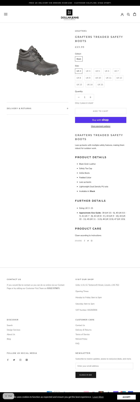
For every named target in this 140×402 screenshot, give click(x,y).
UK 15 (100, 84)
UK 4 (88, 71)
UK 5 (97, 71)
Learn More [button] (98, 397)
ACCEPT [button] (126, 397)
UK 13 (79, 84)
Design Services (13, 330)
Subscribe (85, 375)
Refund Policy (81, 339)
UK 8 (79, 78)
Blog (9, 339)
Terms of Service (82, 334)
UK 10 (98, 78)
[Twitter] (88, 241)
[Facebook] (84, 241)
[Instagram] (20, 359)
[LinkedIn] (27, 359)
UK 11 (108, 78)
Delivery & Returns (19, 108)
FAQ (77, 343)
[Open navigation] (5, 14)
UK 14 (89, 84)
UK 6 (107, 71)
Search (10, 325)
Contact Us (80, 325)
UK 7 (116, 71)
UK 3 (79, 71)
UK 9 (88, 78)
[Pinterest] (91, 241)
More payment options (100, 126)
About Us (11, 334)
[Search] (128, 14)
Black (79, 59)
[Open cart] (134, 14)
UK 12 (119, 78)
